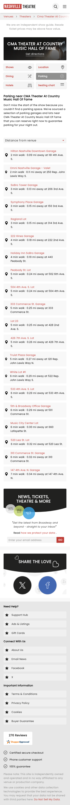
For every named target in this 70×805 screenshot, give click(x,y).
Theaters (25, 16)
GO (60, 540)
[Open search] (55, 6)
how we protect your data (38, 533)
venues (8, 16)
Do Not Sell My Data (47, 799)
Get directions (35, 54)
